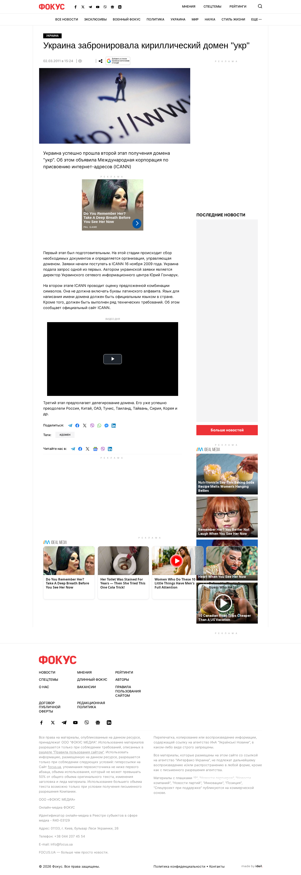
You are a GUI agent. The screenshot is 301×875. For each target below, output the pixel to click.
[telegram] (64, 722)
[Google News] (112, 6)
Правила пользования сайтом (128, 691)
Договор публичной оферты (49, 707)
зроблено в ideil (252, 866)
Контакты (217, 866)
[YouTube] (97, 6)
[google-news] (97, 722)
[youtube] (75, 722)
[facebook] (41, 722)
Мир (195, 19)
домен (65, 434)
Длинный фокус (92, 679)
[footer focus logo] (58, 660)
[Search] (260, 6)
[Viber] (105, 6)
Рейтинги (238, 6)
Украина (178, 19)
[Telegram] (90, 6)
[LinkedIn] (119, 6)
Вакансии (86, 687)
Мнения (188, 6)
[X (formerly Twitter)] (83, 6)
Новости (47, 672)
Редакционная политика (91, 705)
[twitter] (52, 722)
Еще (254, 19)
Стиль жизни (233, 19)
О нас (44, 687)
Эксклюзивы (95, 19)
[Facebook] (75, 6)
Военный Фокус (126, 19)
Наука (210, 19)
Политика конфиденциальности (179, 866)
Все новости (66, 19)
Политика (155, 19)
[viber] (86, 722)
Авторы (122, 679)
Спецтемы (212, 6)
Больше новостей (227, 430)
